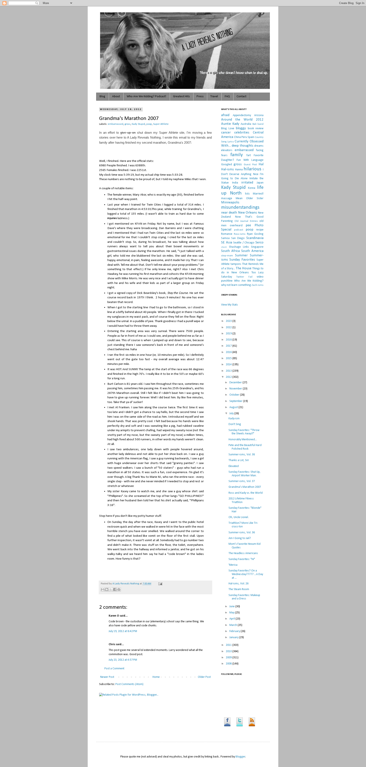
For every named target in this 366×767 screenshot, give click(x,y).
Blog (102, 96)
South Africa (230, 251)
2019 (229, 333)
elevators (226, 150)
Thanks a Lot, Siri (239, 460)
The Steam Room (239, 589)
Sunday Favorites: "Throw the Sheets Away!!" (244, 432)
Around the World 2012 (242, 119)
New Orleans (247, 212)
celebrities (241, 132)
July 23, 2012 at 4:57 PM (123, 659)
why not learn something (236, 285)
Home (156, 677)
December (236, 382)
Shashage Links (239, 247)
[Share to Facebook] (115, 589)
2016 (229, 352)
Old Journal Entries (246, 221)
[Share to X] (111, 589)
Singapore (257, 247)
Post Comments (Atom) (129, 684)
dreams (258, 145)
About (116, 96)
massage (226, 198)
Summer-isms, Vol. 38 (242, 454)
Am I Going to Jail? (240, 538)
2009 (229, 657)
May (232, 612)
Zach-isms (257, 285)
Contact (241, 96)
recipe (259, 229)
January (234, 637)
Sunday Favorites (242, 259)
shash (224, 247)
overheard (236, 225)
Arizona (258, 115)
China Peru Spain (244, 137)
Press (200, 96)
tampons (236, 264)
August (233, 407)
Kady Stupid (138, 124)
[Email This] (103, 589)
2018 (229, 339)
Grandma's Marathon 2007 (245, 487)
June (232, 606)
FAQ (227, 96)
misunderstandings (240, 207)
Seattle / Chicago (243, 242)
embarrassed (115, 124)
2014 (229, 364)
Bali (254, 124)
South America (252, 251)
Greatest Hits (181, 96)
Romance (226, 234)
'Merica (233, 565)
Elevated (234, 466)
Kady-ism (234, 418)
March (233, 625)
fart (248, 155)
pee (248, 225)
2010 (229, 651)
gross (127, 124)
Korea (251, 188)
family (236, 155)
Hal (261, 164)
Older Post (204, 677)
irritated (247, 182)
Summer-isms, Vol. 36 (242, 532)
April (232, 618)
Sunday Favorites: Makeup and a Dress (244, 597)
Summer (241, 255)
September (236, 401)
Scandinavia (254, 238)
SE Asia (226, 242)
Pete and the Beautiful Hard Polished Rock (245, 447)
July (231, 413)
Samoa (225, 238)
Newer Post (107, 677)
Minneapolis (230, 202)
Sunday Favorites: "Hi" (242, 559)
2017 (229, 345)
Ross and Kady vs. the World (246, 493)
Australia (246, 124)
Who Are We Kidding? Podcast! (146, 96)
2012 (229, 377)
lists (247, 193)
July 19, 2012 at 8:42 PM (123, 631)
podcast (238, 230)
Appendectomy (242, 115)
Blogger (240, 756)
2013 (229, 370)
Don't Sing (235, 424)
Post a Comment (114, 668)
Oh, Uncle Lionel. (239, 517)
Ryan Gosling (255, 234)
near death (229, 212)
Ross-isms (239, 234)
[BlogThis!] (107, 589)
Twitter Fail (244, 277)
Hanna (239, 169)
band (260, 124)
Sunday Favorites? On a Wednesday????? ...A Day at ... (246, 574)
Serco (259, 242)
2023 (229, 321)
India (235, 182)
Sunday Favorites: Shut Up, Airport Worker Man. (245, 473)
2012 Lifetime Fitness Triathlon (241, 500)
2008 (229, 663)
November (236, 388)
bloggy (241, 128)
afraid (225, 115)
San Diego (238, 238)
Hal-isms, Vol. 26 (238, 583)
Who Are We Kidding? (248, 280)
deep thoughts (242, 145)
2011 (229, 645)
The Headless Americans (243, 553)
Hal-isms (227, 169)
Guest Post (250, 164)
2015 (229, 358)
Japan (260, 182)
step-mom (227, 255)
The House (243, 268)
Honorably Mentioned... (243, 439)
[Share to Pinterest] (119, 589)
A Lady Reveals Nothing (126, 583)
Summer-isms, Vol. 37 (242, 481)
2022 (229, 327)
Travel (214, 96)
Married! (258, 193)
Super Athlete (161, 124)
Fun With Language (250, 160)
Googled (226, 164)
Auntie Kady (230, 124)
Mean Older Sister (249, 198)
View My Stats (229, 304)
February (235, 631)
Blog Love (227, 128)
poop (149, 124)
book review (256, 128)
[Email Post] (159, 583)
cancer (226, 132)
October (234, 394)
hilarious (252, 169)
